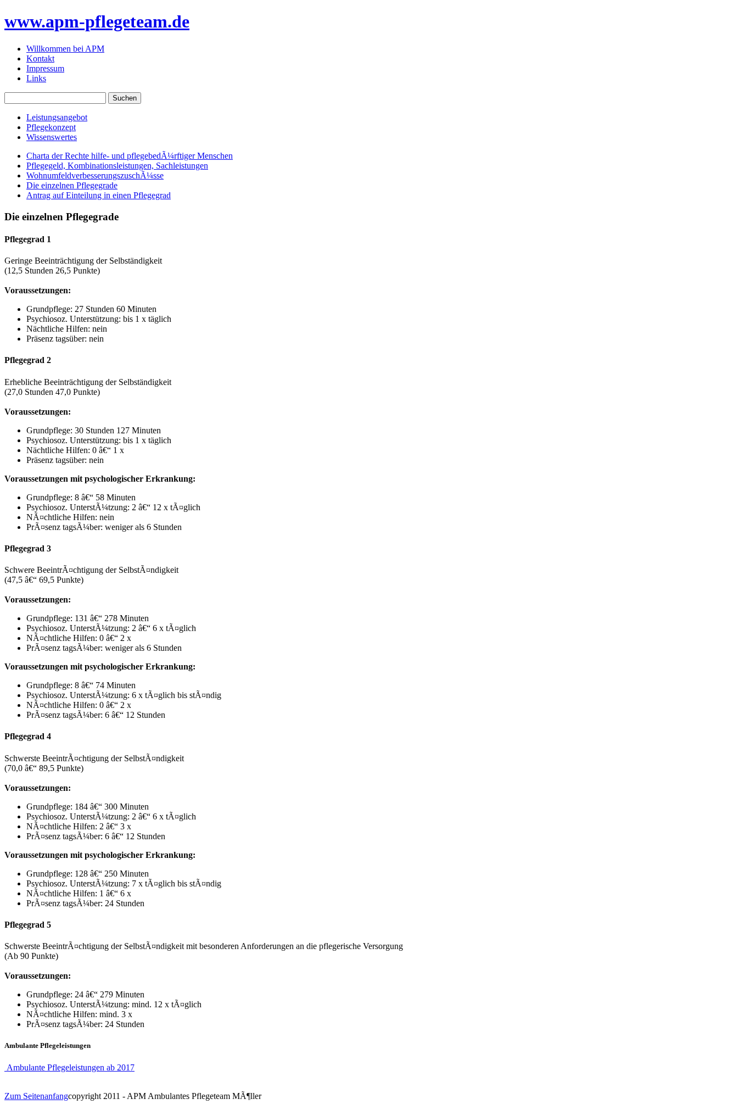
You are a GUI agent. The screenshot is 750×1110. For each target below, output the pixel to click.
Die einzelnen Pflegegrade (71, 185)
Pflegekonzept (51, 127)
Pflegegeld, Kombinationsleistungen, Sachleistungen (117, 165)
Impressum (45, 68)
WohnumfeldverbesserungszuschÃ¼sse (95, 175)
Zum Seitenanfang (36, 1096)
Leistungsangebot (56, 117)
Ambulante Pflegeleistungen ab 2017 (69, 1067)
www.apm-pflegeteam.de (96, 21)
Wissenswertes (51, 137)
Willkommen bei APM (65, 48)
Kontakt (40, 58)
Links (36, 78)
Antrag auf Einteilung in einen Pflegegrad (98, 195)
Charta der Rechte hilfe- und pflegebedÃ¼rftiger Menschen (129, 155)
